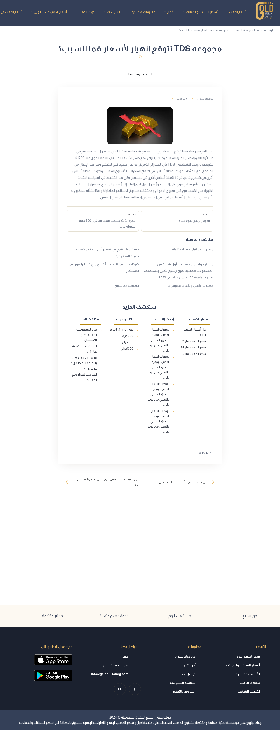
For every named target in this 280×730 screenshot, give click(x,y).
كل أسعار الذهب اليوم (195, 332)
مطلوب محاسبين (126, 285)
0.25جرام (127, 342)
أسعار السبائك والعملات (202, 12)
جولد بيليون (203, 98)
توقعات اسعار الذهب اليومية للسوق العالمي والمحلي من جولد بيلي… (159, 340)
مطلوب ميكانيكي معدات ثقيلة (192, 249)
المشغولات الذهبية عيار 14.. (84, 349)
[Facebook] (134, 689)
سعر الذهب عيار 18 (193, 353)
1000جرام (127, 348)
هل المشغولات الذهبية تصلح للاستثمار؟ (86, 335)
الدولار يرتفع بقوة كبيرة (194, 217)
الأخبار (170, 12)
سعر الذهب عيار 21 (194, 341)
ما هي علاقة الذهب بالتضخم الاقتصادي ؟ (84, 360)
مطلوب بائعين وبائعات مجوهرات (190, 285)
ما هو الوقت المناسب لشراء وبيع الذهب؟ (84, 375)
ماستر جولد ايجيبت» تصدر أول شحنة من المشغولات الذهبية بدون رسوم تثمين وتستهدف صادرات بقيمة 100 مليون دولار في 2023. (178, 271)
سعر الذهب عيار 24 (193, 347)
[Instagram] (119, 689)
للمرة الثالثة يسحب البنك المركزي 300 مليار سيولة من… (107, 220)
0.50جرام (127, 336)
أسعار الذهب (237, 12)
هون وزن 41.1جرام (121, 329)
